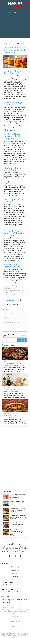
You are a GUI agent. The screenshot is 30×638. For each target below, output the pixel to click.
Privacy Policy (15, 626)
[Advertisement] (15, 26)
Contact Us (15, 616)
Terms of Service (15, 621)
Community (10, 300)
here (25, 636)
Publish (23, 340)
